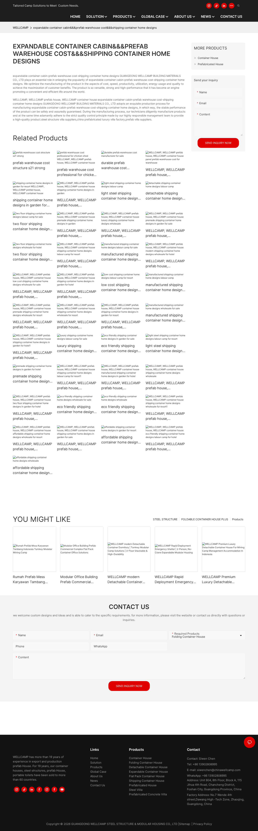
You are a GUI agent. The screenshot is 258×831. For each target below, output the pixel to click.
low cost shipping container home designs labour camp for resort (120, 287)
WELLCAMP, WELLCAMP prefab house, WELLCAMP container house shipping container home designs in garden (76, 203)
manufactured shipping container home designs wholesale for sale (165, 318)
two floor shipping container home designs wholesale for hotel (32, 257)
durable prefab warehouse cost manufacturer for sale (118, 165)
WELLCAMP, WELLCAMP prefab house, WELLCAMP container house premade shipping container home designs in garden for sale (165, 233)
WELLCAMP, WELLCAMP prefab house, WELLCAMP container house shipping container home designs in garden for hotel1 (32, 355)
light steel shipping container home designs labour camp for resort (165, 348)
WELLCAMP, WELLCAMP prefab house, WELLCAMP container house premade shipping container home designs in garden (76, 233)
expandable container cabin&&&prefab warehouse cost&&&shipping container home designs (95, 27)
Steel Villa (135, 790)
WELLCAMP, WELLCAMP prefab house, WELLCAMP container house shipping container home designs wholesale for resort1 (165, 416)
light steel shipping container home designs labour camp (120, 196)
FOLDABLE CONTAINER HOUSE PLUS (204, 519)
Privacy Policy (202, 824)
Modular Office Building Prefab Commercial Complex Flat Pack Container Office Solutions (81, 579)
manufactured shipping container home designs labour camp (165, 287)
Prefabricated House (143, 785)
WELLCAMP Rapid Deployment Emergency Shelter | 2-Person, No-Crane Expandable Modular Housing (174, 579)
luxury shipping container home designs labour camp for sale (76, 348)
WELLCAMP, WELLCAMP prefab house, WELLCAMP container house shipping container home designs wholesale (165, 386)
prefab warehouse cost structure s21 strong (31, 165)
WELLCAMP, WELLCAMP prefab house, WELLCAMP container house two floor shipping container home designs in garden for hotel (33, 416)
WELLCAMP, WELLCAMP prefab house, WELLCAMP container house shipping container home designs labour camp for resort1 (76, 386)
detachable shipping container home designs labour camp (165, 196)
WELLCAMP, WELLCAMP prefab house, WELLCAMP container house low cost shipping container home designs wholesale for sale (32, 294)
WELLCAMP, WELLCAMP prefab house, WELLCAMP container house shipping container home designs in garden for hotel (76, 294)
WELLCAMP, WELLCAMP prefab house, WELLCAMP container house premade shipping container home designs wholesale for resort (32, 325)
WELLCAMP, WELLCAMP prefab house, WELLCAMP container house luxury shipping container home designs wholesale (120, 233)
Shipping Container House (146, 780)
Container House (140, 758)
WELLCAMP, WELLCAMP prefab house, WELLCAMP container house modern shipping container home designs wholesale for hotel (165, 264)
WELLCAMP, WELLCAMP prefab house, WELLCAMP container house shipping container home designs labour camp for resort (76, 264)
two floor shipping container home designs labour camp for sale (32, 226)
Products (237, 519)
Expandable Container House (148, 771)
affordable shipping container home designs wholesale (32, 470)
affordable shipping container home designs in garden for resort (120, 440)
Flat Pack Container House (147, 776)
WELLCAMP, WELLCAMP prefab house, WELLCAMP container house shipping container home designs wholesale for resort (76, 325)
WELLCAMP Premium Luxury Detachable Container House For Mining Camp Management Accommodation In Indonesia (219, 579)
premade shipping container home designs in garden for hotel (32, 379)
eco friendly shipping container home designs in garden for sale (120, 348)
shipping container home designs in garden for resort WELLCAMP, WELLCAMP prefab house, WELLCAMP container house (33, 203)
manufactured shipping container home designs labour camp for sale (120, 257)
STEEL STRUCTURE (165, 519)
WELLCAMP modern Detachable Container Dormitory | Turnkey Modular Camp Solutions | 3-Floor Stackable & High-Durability (128, 579)
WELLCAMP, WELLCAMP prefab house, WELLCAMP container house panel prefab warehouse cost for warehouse (165, 172)
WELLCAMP (21, 27)
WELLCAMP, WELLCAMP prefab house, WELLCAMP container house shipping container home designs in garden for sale (76, 447)
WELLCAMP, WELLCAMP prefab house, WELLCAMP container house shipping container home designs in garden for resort (120, 325)
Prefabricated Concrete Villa (148, 794)
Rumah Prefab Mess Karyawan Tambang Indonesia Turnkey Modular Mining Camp (30, 579)
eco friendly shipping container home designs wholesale (120, 409)
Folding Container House (145, 762)
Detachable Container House (148, 767)
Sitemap (184, 824)
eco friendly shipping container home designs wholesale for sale (76, 409)
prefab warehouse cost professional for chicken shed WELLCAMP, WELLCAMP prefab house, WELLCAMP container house (76, 172)
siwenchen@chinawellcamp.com (218, 770)
